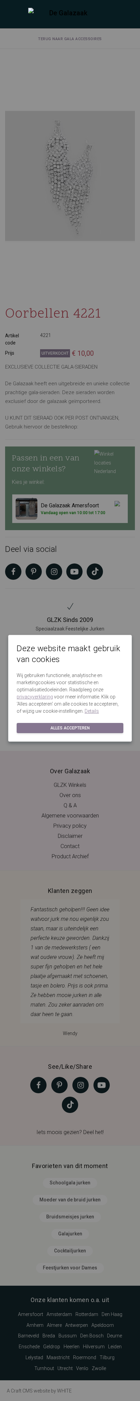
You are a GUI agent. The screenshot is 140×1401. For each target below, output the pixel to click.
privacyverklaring (35, 696)
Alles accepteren (70, 728)
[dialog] (70, 700)
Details (92, 711)
